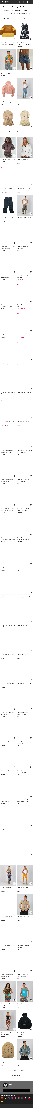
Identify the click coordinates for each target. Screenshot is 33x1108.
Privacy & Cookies (24, 1106)
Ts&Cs (30, 1106)
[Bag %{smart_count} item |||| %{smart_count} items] (31, 2)
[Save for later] (14, 39)
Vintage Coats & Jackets (20, 13)
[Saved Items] (27, 2)
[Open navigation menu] (2, 2)
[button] (2, 1098)
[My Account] (23, 2)
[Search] (19, 2)
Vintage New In (7, 13)
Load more (16, 1075)
